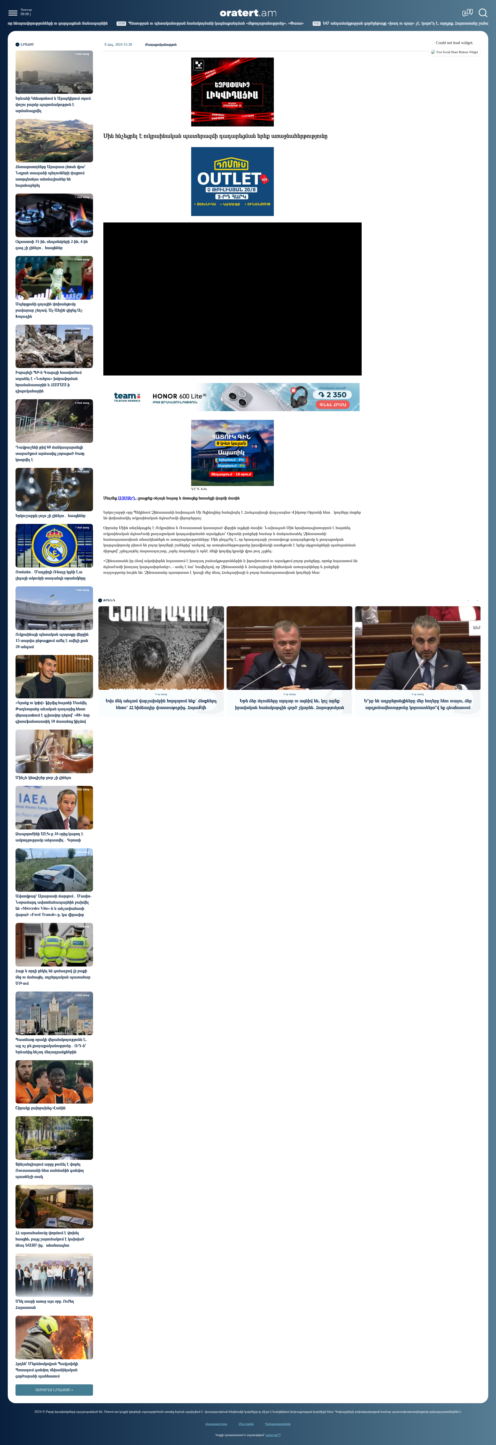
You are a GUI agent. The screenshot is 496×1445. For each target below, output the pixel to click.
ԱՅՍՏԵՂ (126, 498)
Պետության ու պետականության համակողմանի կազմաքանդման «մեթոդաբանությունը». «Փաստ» (133, 23)
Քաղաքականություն (161, 44)
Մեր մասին (246, 1424)
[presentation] (468, 600)
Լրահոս (27, 44)
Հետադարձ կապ (216, 1424)
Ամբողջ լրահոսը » (54, 1390)
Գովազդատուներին (278, 1424)
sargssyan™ (273, 1435)
